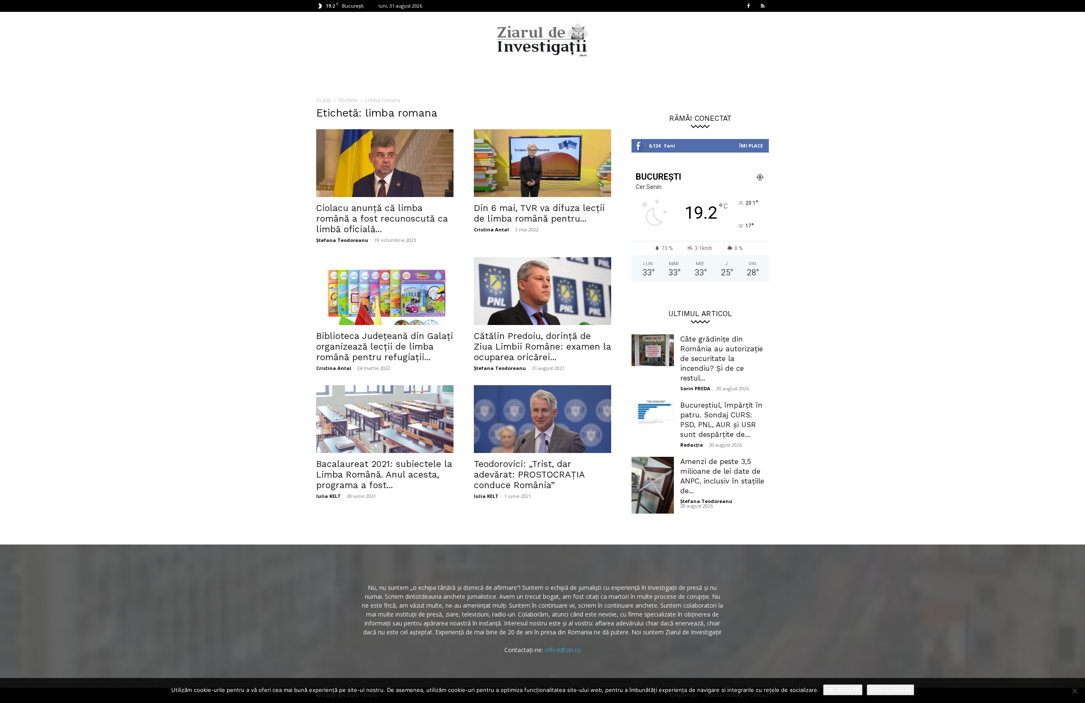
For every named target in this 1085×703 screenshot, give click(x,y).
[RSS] (762, 6)
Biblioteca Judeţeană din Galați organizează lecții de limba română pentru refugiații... (384, 346)
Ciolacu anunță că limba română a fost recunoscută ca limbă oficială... (382, 218)
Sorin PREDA (695, 388)
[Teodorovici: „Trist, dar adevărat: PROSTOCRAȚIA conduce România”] (542, 419)
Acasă (323, 100)
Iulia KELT (328, 496)
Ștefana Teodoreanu (342, 240)
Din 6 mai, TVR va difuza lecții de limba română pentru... (539, 213)
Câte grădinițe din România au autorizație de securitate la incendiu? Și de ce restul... (721, 358)
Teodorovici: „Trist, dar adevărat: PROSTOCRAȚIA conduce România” (529, 474)
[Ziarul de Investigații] (542, 40)
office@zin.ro (563, 650)
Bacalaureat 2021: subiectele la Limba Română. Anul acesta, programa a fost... (384, 474)
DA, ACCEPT (842, 689)
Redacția (691, 445)
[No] (1074, 690)
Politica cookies (890, 689)
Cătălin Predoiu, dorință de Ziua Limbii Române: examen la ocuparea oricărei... (542, 346)
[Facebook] (748, 6)
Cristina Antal (491, 229)
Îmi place (751, 145)
